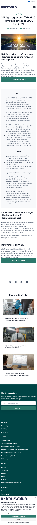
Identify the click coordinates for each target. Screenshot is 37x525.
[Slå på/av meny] (34, 7)
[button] (10, 282)
